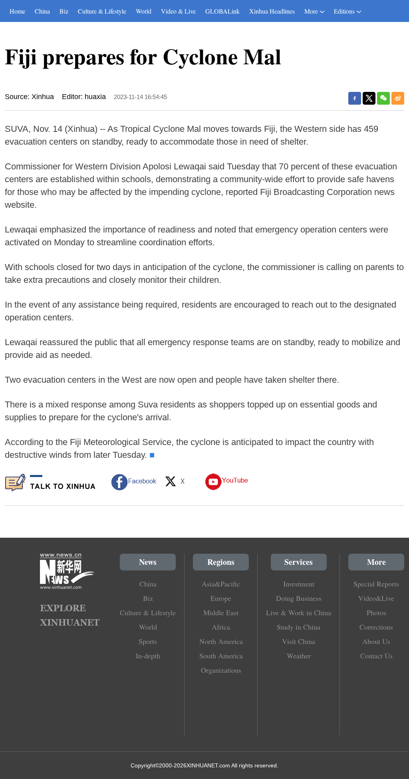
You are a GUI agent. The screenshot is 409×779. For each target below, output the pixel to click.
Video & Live (178, 11)
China (42, 11)
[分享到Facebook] (354, 98)
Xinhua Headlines (272, 11)
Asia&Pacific (221, 583)
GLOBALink (222, 11)
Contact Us (376, 655)
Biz (64, 11)
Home (17, 11)
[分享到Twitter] (369, 98)
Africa (221, 627)
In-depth (148, 655)
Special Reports (376, 583)
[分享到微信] (383, 98)
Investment (298, 583)
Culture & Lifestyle (102, 11)
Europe (220, 598)
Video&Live (376, 598)
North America (221, 641)
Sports (148, 641)
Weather (299, 655)
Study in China (298, 627)
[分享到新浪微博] (397, 98)
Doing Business (299, 598)
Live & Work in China (298, 612)
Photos (376, 612)
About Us (376, 641)
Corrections (376, 627)
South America (221, 655)
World (143, 11)
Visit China (298, 641)
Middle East (220, 612)
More (311, 11)
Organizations (221, 670)
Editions (344, 11)
